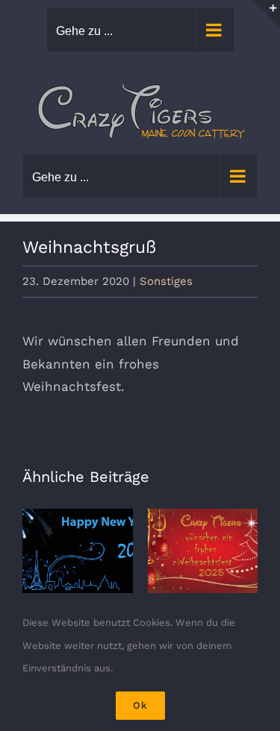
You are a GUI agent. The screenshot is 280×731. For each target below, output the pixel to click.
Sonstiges (166, 281)
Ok (140, 705)
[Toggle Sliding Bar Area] (266, 13)
